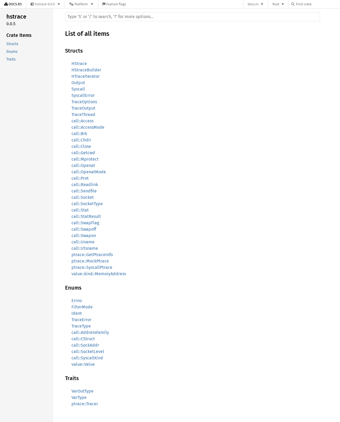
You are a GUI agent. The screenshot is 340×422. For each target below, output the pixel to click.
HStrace (79, 63)
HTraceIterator (85, 76)
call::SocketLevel (87, 351)
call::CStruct (83, 338)
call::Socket (82, 197)
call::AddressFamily (90, 332)
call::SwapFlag (85, 222)
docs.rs (253, 4)
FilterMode (82, 306)
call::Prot (80, 178)
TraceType (81, 326)
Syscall (78, 89)
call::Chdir (81, 140)
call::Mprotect (85, 159)
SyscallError (83, 95)
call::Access (82, 120)
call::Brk (79, 133)
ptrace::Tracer (84, 403)
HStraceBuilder (86, 69)
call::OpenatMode (88, 171)
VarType (79, 397)
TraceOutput (83, 108)
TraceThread (83, 114)
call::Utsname (84, 248)
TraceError (81, 319)
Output (78, 82)
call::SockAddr (85, 345)
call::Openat (83, 165)
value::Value (83, 364)
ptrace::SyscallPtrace (91, 267)
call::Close (81, 146)
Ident (76, 313)
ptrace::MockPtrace (90, 261)
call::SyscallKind (87, 357)
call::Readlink (84, 184)
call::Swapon (83, 235)
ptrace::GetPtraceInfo (92, 254)
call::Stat (80, 210)
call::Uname (83, 241)
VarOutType (82, 391)
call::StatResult (86, 216)
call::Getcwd (83, 152)
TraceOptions (84, 101)
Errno (76, 300)
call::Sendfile (84, 190)
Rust (276, 4)
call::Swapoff (83, 229)
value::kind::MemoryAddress (98, 273)
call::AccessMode (87, 127)
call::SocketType (87, 203)
